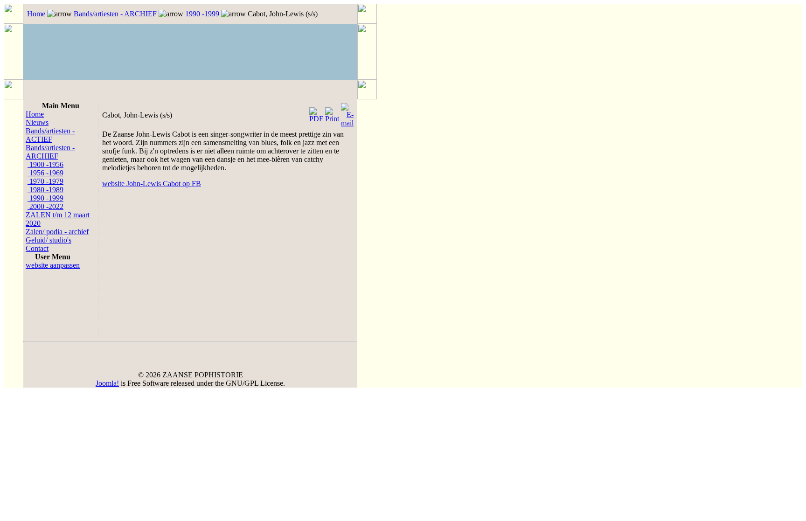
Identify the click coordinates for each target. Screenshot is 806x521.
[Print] (332, 113)
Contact (37, 248)
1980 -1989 (45, 190)
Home (36, 14)
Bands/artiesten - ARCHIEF (115, 14)
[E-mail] (347, 113)
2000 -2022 (45, 206)
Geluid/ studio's (48, 240)
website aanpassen (53, 265)
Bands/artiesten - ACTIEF (50, 135)
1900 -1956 (45, 164)
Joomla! (107, 383)
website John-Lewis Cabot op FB (151, 184)
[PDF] (316, 113)
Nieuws (37, 122)
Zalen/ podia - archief (57, 232)
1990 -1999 (202, 14)
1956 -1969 (45, 173)
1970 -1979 (45, 181)
